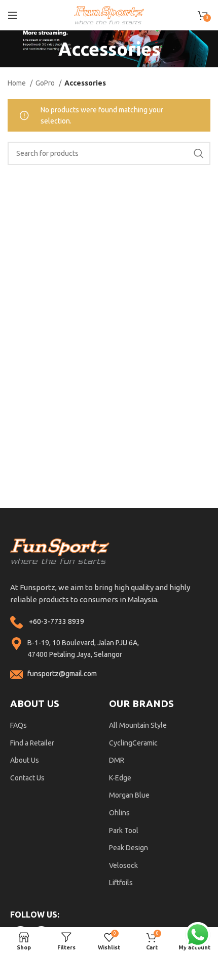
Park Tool (123, 830)
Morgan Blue (129, 795)
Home (17, 83)
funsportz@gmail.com (62, 674)
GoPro (45, 83)
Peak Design (128, 848)
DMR (116, 760)
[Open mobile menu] (13, 15)
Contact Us (27, 778)
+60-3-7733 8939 (56, 621)
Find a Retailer (32, 743)
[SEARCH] (198, 153)
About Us (24, 760)
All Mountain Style (138, 725)
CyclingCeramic (133, 743)
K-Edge (120, 778)
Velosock (123, 865)
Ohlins (119, 813)
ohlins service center (206, 512)
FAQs (18, 725)
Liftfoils (121, 883)
